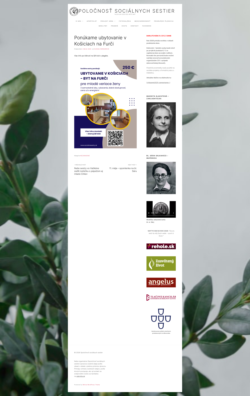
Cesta (124, 26)
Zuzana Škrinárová (101, 49)
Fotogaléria (125, 21)
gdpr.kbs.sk (80, 376)
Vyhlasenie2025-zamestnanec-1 (158, 83)
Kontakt (135, 26)
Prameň (114, 26)
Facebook (146, 26)
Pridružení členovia (164, 21)
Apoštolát (92, 21)
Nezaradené (85, 155)
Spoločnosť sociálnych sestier (125, 11)
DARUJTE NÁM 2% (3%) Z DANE (158, 36)
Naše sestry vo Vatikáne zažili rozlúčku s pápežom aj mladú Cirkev (88, 169)
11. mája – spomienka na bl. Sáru (123, 168)
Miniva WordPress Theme (91, 384)
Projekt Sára (107, 21)
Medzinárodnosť (142, 21)
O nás (78, 21)
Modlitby (103, 26)
